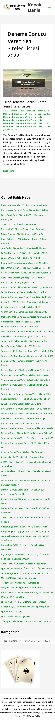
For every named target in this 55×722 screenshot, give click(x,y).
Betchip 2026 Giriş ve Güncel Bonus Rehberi (22, 229)
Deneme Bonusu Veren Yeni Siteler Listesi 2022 (26, 123)
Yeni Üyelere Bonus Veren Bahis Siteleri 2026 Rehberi (27, 380)
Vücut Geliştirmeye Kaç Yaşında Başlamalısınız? (24, 526)
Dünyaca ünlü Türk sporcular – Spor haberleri (22, 587)
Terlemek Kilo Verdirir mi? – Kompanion (20, 582)
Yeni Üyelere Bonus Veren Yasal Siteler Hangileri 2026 (27, 438)
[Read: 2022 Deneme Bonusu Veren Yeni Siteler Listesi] (27, 83)
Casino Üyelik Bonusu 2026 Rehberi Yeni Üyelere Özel (27, 272)
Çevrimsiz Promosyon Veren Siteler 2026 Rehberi (25, 263)
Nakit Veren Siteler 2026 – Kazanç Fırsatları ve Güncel (27, 331)
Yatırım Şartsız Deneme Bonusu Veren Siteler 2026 (26, 394)
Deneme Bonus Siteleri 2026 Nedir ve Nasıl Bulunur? (26, 433)
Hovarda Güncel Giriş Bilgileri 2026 (18, 282)
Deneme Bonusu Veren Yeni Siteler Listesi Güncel (27, 126)
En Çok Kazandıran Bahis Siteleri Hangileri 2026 (24, 253)
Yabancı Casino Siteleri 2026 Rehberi (19, 224)
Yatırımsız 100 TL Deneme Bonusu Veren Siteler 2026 (27, 351)
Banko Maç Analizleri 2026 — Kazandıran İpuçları (24, 205)
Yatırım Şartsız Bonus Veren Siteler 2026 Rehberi (25, 375)
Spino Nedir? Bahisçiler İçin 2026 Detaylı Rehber (24, 341)
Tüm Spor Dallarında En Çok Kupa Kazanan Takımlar (26, 621)
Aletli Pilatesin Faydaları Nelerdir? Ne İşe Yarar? (23, 563)
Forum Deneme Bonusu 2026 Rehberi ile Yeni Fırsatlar (27, 428)
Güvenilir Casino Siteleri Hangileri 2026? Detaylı (24, 336)
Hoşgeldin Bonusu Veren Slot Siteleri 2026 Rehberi (25, 399)
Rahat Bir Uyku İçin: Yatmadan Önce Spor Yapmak (25, 606)
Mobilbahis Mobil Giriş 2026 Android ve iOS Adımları (26, 317)
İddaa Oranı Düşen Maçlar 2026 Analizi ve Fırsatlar (25, 268)
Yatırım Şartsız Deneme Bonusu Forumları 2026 (24, 312)
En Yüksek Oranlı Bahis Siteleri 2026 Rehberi (22, 404)
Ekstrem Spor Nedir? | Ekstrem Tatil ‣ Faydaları (23, 602)
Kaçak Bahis (34, 7)
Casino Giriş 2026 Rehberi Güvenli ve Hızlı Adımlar (25, 302)
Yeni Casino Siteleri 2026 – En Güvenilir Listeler (23, 248)
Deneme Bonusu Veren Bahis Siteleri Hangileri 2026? (26, 297)
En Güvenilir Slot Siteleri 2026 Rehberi (19, 326)
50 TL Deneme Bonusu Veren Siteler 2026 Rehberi (25, 408)
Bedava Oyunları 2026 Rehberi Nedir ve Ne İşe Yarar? (27, 370)
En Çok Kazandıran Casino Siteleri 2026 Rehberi (24, 292)
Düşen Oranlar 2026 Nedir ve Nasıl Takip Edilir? (24, 234)
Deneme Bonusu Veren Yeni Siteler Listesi (23, 120)
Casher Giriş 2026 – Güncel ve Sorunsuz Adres (23, 457)
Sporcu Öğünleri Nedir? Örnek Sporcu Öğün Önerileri (26, 568)
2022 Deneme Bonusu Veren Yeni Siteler (23, 110)
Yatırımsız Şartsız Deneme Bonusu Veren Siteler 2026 (27, 356)
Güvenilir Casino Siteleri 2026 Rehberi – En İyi (23, 418)
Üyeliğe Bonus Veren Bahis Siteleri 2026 (20, 307)
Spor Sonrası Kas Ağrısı (12, 611)
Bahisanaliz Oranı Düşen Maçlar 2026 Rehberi (23, 277)
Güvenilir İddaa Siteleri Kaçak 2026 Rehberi (22, 321)
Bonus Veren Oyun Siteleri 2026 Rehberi (20, 423)
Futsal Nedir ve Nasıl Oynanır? (15, 616)
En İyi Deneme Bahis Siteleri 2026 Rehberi (21, 346)
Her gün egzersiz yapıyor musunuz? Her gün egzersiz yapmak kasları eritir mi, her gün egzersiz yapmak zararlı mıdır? (26, 535)
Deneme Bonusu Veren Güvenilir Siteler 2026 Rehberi (27, 413)
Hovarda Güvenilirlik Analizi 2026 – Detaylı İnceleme (26, 287)
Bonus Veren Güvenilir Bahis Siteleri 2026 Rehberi (25, 210)
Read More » (9, 171)
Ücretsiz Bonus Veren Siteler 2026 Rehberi (22, 452)
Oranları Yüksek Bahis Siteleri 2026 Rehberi (22, 258)
